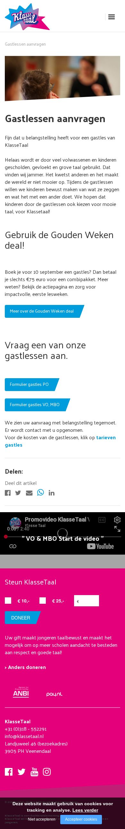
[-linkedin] (51, 492)
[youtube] (34, 770)
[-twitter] (18, 492)
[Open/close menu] (111, 16)
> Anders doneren (25, 667)
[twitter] (21, 770)
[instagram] (47, 770)
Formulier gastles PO (29, 384)
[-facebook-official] (7, 492)
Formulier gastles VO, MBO (35, 404)
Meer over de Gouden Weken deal (42, 311)
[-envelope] (29, 492)
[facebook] (9, 770)
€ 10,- (23, 600)
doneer (20, 617)
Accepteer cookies (81, 819)
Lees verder (85, 810)
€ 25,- (58, 600)
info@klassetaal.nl (24, 736)
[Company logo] (29, 16)
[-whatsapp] (40, 492)
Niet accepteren (41, 819)
